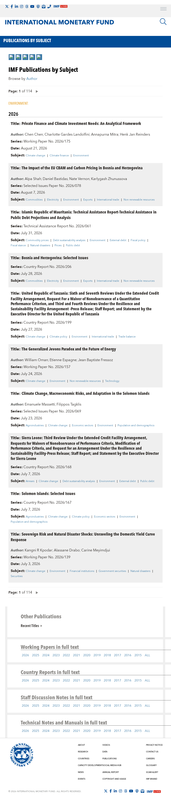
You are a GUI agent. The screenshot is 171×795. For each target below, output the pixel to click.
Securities (16, 576)
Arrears (30, 481)
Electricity (53, 200)
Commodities (34, 200)
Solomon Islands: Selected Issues (48, 493)
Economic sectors (82, 425)
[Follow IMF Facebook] (12, 6)
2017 (117, 655)
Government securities (112, 571)
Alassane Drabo (67, 550)
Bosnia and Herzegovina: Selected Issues (55, 258)
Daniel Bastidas (55, 179)
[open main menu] (163, 9)
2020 (86, 655)
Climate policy (58, 336)
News (81, 772)
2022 (66, 655)
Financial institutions (82, 571)
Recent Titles (30, 625)
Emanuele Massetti (40, 404)
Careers (150, 758)
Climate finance (59, 155)
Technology (112, 381)
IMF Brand (151, 779)
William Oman (36, 360)
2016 (127, 655)
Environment (81, 155)
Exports (87, 200)
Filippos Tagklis (69, 404)
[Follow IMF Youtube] (32, 6)
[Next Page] (36, 91)
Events (81, 779)
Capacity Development (90, 765)
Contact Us (152, 752)
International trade (108, 200)
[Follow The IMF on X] (7, 6)
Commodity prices (37, 240)
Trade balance (127, 336)
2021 (76, 655)
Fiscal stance (18, 245)
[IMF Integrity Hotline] (49, 6)
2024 (45, 655)
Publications (109, 758)
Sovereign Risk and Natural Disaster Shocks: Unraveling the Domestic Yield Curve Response (83, 536)
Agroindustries (35, 425)
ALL (147, 655)
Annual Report (110, 772)
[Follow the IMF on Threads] (26, 6)
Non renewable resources (139, 200)
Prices (58, 245)
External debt (118, 240)
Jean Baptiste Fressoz (95, 360)
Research (83, 752)
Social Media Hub (111, 765)
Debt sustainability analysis (69, 240)
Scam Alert (152, 772)
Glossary (151, 765)
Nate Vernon (79, 179)
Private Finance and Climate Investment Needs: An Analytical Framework (81, 123)
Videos (106, 745)
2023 (56, 655)
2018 (107, 655)
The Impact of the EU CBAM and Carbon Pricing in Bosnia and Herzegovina (82, 168)
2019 (97, 655)
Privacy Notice (154, 745)
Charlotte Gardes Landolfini (67, 134)
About (81, 745)
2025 (35, 655)
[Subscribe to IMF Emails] (43, 6)
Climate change (35, 155)
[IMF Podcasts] (137, 791)
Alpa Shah (33, 179)
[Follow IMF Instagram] (21, 6)
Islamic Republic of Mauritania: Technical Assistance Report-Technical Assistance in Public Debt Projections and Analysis (84, 214)
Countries (83, 758)
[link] (11, 57)
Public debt (73, 245)
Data (104, 752)
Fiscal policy (138, 240)
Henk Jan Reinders (135, 134)
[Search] (163, 21)
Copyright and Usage (114, 779)
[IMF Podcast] (38, 6)
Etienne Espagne (63, 360)
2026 (25, 655)
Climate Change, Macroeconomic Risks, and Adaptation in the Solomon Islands (85, 393)
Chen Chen (34, 134)
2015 (138, 655)
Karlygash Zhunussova (109, 179)
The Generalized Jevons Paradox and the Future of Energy (69, 349)
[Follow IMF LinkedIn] (16, 6)
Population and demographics (136, 425)
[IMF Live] (153, 791)
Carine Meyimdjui (95, 550)
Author (31, 79)
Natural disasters (40, 245)
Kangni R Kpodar (38, 550)
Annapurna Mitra (104, 134)
